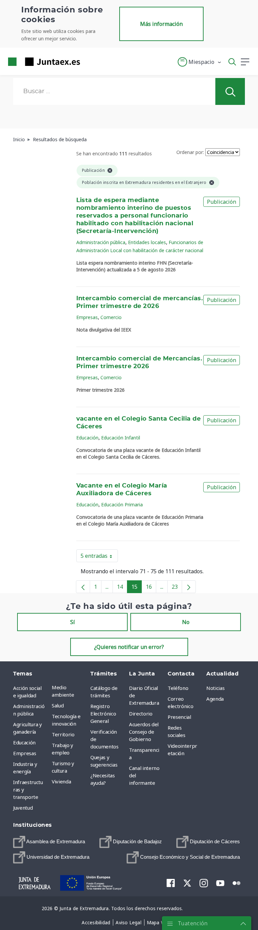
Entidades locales (147, 242)
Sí (72, 622)
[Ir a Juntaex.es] (42, 62)
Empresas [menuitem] (24, 753)
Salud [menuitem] (57, 705)
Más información (161, 24)
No (185, 622)
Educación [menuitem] (24, 742)
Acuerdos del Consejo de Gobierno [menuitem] (144, 731)
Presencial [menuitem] (179, 716)
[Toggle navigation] (89, 61)
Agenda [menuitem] (215, 698)
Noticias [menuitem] (215, 688)
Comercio (111, 317)
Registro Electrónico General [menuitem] (103, 713)
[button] (200, 62)
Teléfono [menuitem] (178, 688)
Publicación (221, 201)
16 (151, 588)
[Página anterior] (83, 586)
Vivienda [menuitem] (61, 781)
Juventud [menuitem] (23, 807)
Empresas (87, 317)
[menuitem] (49, 842)
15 (136, 588)
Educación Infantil (120, 437)
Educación (87, 437)
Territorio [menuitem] (63, 734)
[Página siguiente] (189, 586)
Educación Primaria (122, 504)
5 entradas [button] (99, 557)
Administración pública (100, 242)
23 (177, 588)
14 (122, 588)
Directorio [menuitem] (141, 713)
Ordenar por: (190, 152)
